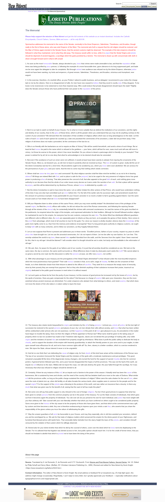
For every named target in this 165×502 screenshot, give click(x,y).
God (57, 176)
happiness (79, 331)
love (107, 163)
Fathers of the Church (39, 11)
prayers (99, 254)
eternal (50, 209)
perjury (30, 185)
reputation (126, 64)
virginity (28, 270)
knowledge (130, 221)
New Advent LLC (75, 484)
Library (154, 6)
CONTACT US (69, 486)
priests (133, 53)
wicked (79, 69)
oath (113, 182)
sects (55, 414)
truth (121, 251)
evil (34, 365)
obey (48, 173)
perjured (84, 176)
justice (134, 69)
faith (108, 179)
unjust (107, 53)
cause (64, 353)
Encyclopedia (130, 6)
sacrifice (88, 264)
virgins (33, 206)
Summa (138, 6)
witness (28, 176)
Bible (149, 6)
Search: (119, 4)
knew (79, 64)
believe (96, 83)
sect (37, 139)
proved (60, 433)
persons (76, 254)
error (66, 193)
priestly (49, 206)
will (86, 325)
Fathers (144, 6)
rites (96, 215)
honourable (47, 64)
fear (43, 179)
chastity (104, 262)
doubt (27, 387)
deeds (88, 353)
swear (41, 173)
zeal (119, 83)
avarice (99, 278)
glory (57, 133)
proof (30, 221)
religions (91, 392)
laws (56, 173)
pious (49, 66)
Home (123, 6)
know (104, 166)
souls (57, 218)
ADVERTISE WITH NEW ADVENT (89, 486)
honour (38, 149)
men (98, 331)
